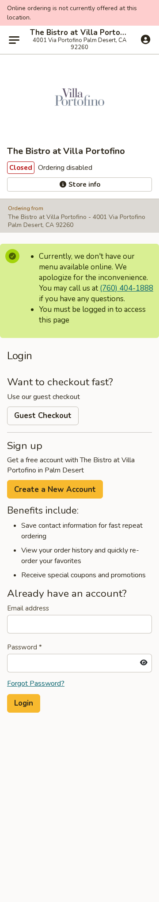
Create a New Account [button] (55, 489)
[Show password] (144, 663)
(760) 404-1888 (126, 288)
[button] (23, 703)
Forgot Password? (35, 683)
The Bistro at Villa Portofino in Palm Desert (79, 32)
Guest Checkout (43, 416)
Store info (83, 184)
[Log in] (145, 39)
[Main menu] (14, 40)
